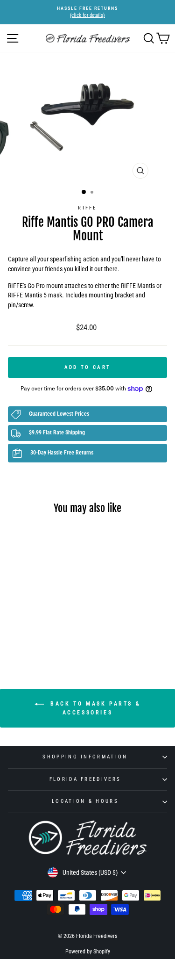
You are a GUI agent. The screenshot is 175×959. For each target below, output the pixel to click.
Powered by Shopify (87, 951)
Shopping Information (84, 757)
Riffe (87, 208)
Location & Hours (85, 801)
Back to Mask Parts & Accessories (94, 708)
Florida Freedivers (85, 779)
